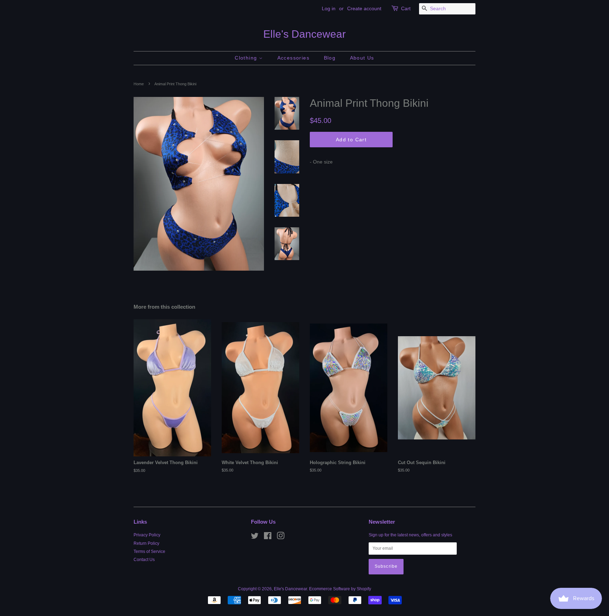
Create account (364, 8)
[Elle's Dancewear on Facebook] (268, 537)
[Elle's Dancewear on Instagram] (280, 537)
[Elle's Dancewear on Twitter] (255, 537)
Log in (329, 8)
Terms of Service (149, 551)
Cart (406, 8)
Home (139, 84)
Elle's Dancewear (304, 34)
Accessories (293, 58)
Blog (330, 58)
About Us (362, 58)
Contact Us (144, 559)
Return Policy (146, 543)
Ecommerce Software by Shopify (340, 588)
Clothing (247, 58)
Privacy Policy (147, 534)
